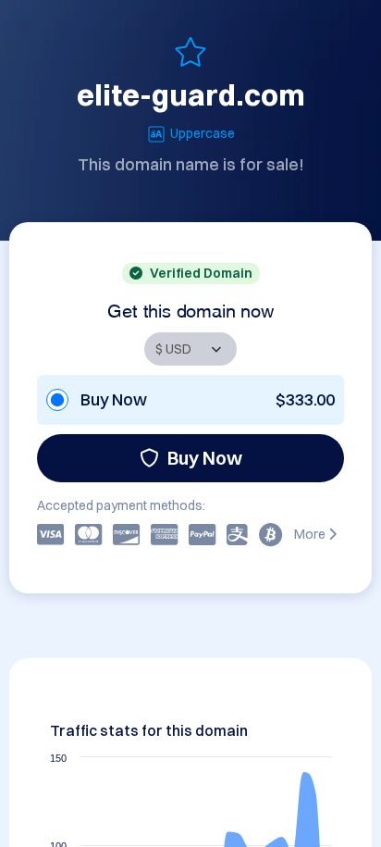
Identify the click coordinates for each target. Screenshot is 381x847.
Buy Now (204, 457)
